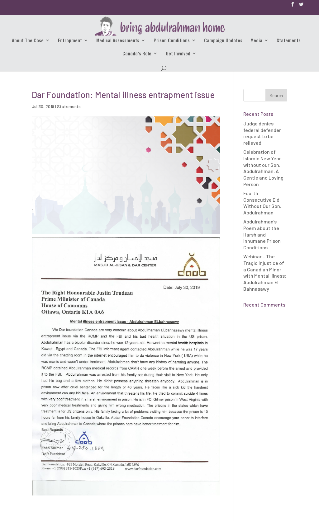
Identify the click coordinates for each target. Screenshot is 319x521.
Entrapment (70, 41)
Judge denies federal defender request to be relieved (262, 133)
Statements (289, 41)
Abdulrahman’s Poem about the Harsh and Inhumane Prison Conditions (262, 234)
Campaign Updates (223, 41)
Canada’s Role (136, 54)
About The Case (28, 41)
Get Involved (178, 54)
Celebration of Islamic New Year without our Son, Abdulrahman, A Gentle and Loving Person (263, 168)
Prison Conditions (172, 41)
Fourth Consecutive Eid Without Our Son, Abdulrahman (262, 202)
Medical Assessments (117, 41)
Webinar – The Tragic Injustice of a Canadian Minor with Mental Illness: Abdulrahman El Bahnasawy (264, 272)
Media (256, 41)
